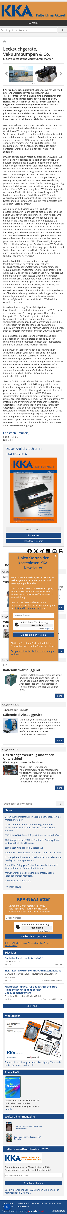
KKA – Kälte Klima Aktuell (28, 608)
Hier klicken (37, 625)
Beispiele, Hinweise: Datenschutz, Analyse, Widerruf (33, 653)
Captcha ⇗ (46, 629)
